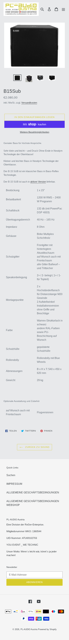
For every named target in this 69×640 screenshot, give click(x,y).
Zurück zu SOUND (37, 447)
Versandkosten (29, 102)
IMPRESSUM (14, 483)
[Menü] (63, 9)
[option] (17, 78)
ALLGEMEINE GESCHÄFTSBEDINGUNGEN (32, 492)
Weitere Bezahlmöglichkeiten (34, 132)
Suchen (10, 475)
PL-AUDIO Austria (29, 629)
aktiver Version (38, 181)
